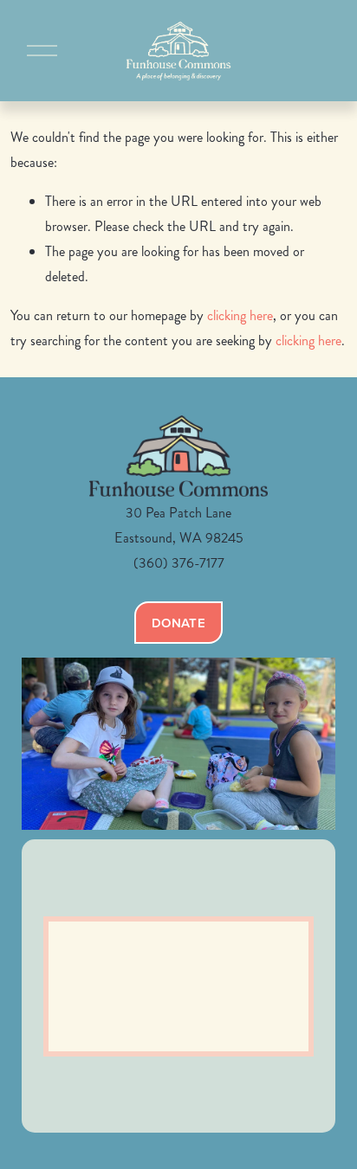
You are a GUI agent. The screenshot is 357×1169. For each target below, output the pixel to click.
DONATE (178, 622)
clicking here (240, 315)
